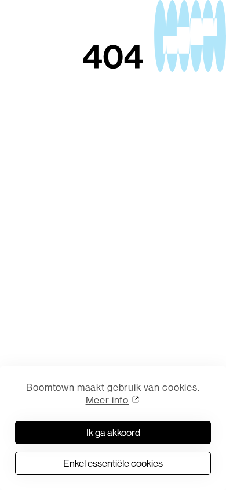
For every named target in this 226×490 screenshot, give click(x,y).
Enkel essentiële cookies (113, 463)
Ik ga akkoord (113, 432)
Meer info (107, 400)
